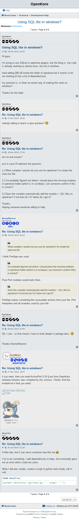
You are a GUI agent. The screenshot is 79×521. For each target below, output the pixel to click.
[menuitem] (6, 10)
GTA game (45, 512)
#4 (3, 235)
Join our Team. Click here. (13, 390)
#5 (3, 329)
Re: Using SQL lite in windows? (22, 114)
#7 (3, 448)
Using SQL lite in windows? (40, 22)
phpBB (30, 514)
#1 (3, 51)
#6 (3, 372)
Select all (15, 478)
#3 (3, 152)
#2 (3, 118)
